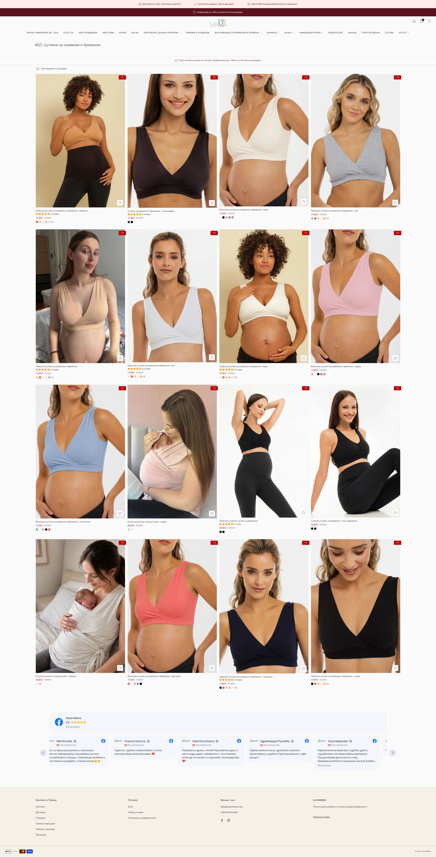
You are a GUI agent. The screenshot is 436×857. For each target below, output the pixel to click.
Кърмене (272, 32)
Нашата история (321, 817)
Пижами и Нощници (197, 32)
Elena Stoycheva (345, 741)
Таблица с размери (45, 829)
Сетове (389, 32)
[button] (262, 765)
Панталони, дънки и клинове (161, 32)
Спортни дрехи (371, 32)
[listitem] (160, 4)
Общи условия (135, 812)
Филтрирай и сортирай (54, 68)
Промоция (41, 835)
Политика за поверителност (142, 818)
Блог (130, 806)
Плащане (40, 818)
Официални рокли (310, 32)
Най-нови (108, 32)
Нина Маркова (276, 741)
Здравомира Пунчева (213, 741)
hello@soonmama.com (232, 806)
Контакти (40, 806)
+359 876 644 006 (229, 812)
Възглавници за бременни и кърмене (237, 32)
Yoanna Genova (73, 741)
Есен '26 (68, 32)
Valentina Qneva (142, 741)
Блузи (134, 32)
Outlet (403, 32)
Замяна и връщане (45, 823)
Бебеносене (336, 32)
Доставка (40, 812)
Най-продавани (88, 32)
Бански (352, 32)
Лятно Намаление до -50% (42, 32)
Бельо (288, 32)
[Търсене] (429, 21)
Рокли (122, 32)
